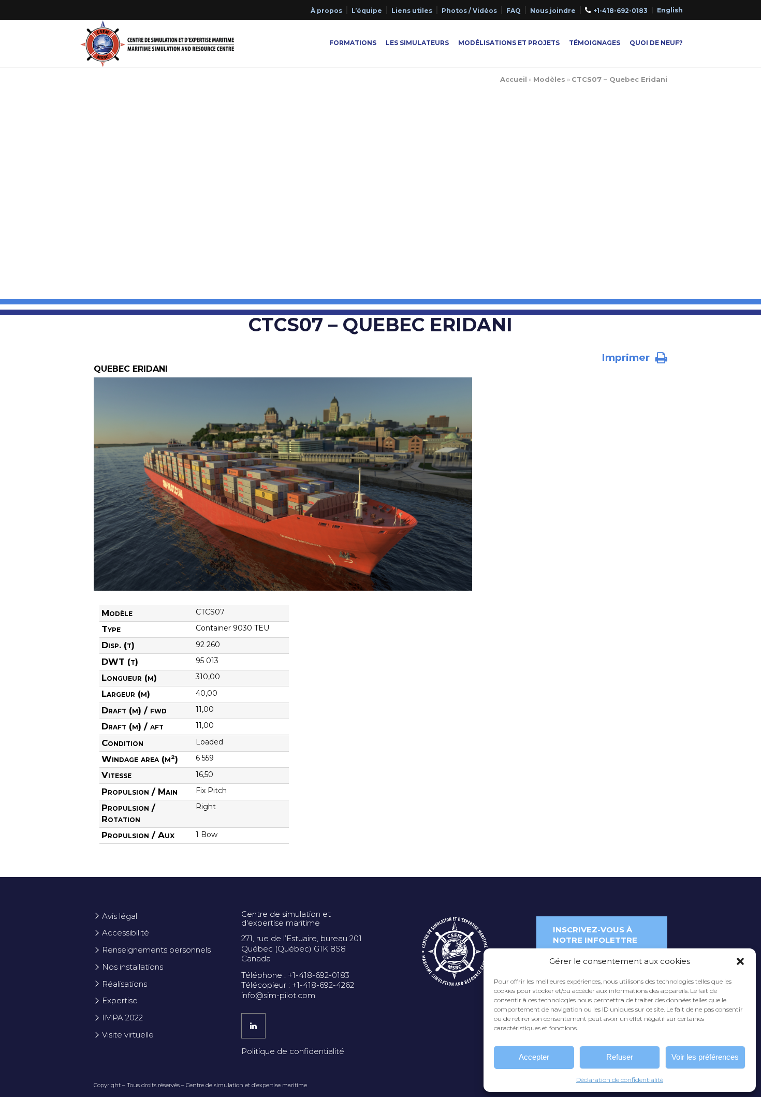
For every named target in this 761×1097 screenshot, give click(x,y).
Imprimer (627, 357)
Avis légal (119, 916)
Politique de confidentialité (292, 1051)
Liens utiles (411, 10)
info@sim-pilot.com (278, 995)
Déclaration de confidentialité (619, 1080)
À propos (326, 10)
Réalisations (124, 984)
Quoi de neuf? (656, 43)
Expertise (120, 1000)
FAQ (513, 10)
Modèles (549, 79)
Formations (352, 43)
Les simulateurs (417, 43)
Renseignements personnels (156, 950)
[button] (740, 961)
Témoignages (594, 43)
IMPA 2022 (122, 1017)
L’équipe (367, 10)
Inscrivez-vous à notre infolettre (595, 935)
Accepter (534, 1056)
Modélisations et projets (509, 43)
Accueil (513, 79)
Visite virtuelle (128, 1035)
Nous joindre (553, 10)
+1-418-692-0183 (620, 10)
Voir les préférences (705, 1056)
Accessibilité (125, 933)
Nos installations (132, 967)
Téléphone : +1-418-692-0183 (295, 975)
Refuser (619, 1056)
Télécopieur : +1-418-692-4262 (297, 985)
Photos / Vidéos (469, 10)
